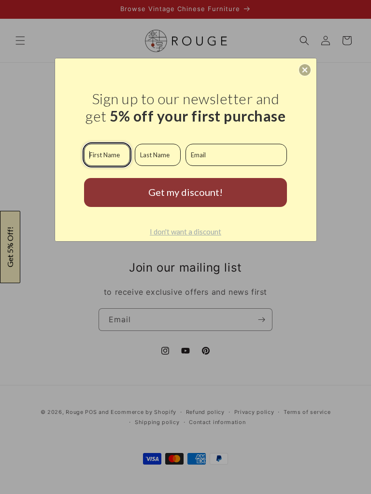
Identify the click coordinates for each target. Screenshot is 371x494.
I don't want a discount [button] (185, 231)
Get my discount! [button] (185, 192)
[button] (305, 70)
